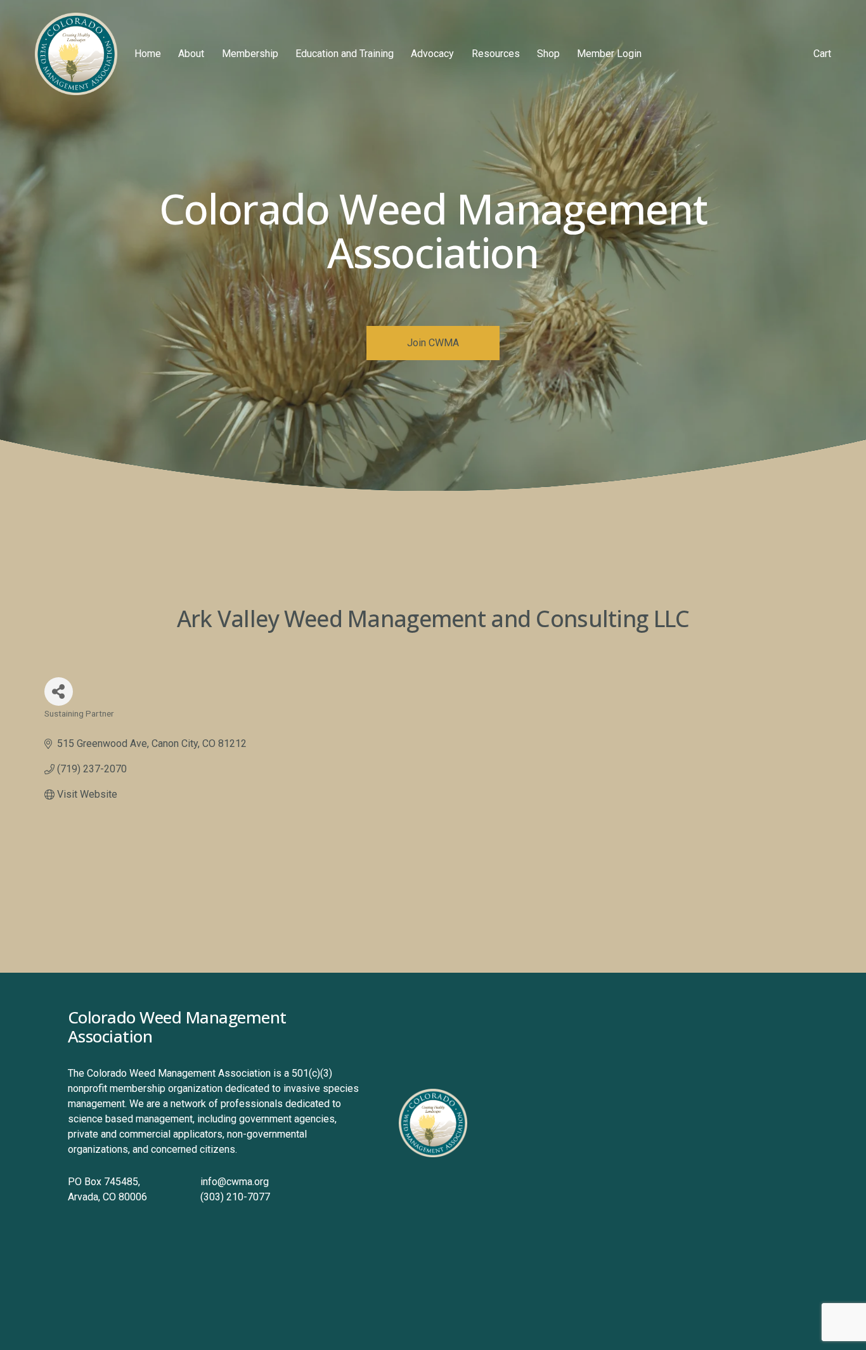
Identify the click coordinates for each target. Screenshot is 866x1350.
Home (147, 54)
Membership (250, 54)
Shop (548, 54)
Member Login (609, 54)
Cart (822, 54)
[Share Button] (58, 691)
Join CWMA (433, 343)
